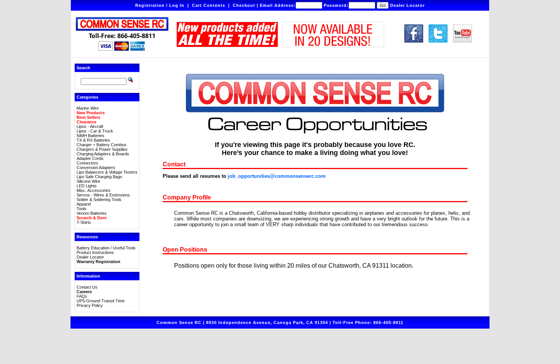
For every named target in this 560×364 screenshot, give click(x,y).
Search (83, 67)
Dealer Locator (407, 5)
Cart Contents (208, 5)
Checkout (244, 5)
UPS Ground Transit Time (101, 301)
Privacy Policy (90, 305)
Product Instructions (95, 252)
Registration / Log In (159, 5)
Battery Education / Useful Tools (106, 248)
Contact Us (87, 287)
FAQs (82, 296)
